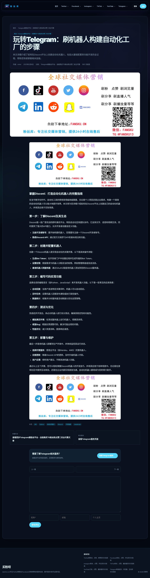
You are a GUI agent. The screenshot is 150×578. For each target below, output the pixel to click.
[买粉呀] (11, 6)
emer (19, 64)
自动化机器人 (51, 424)
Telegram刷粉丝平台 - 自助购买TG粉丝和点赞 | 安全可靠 (36, 28)
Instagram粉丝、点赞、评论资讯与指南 (95, 565)
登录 (135, 6)
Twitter (64, 6)
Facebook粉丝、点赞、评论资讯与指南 (121, 559)
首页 (56, 6)
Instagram (88, 6)
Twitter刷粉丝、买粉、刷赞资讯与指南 (96, 558)
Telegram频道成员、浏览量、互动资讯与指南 (121, 571)
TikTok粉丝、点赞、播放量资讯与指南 (122, 564)
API (35, 424)
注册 (143, 6)
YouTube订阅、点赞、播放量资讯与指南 (96, 571)
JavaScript (77, 424)
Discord (60, 424)
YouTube (110, 6)
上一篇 (33, 469)
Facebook (75, 6)
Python (42, 424)
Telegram (122, 6)
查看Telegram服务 (107, 455)
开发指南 (68, 424)
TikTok (99, 6)
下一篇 (116, 469)
